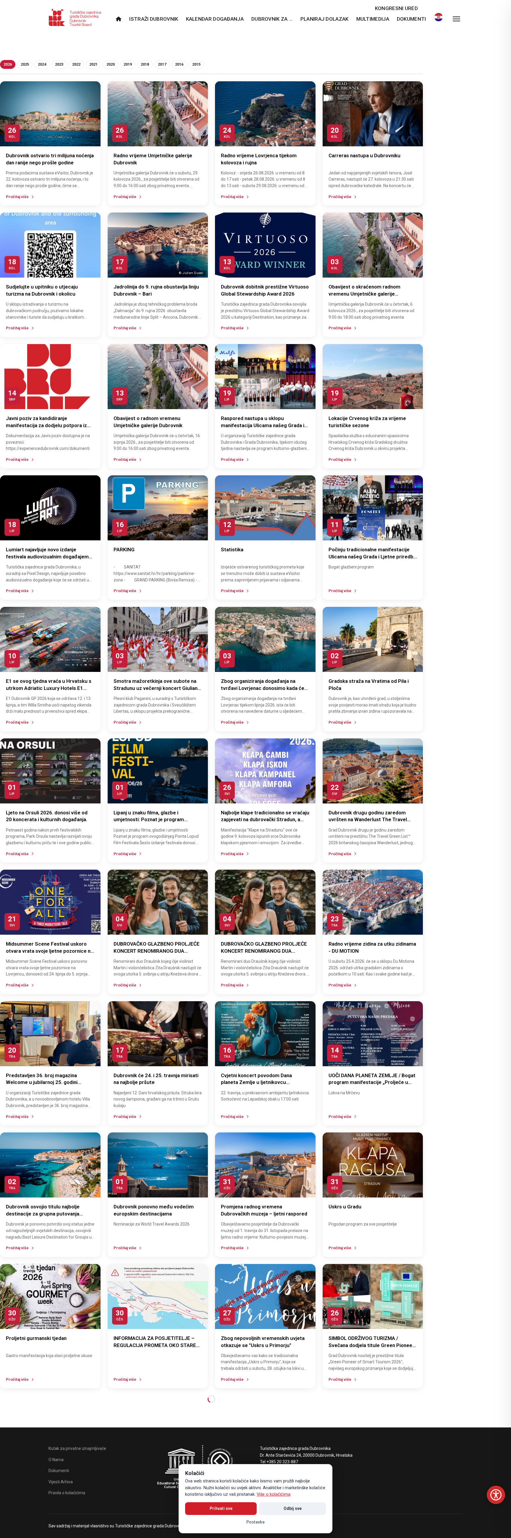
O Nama (56, 1459)
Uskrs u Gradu (345, 1207)
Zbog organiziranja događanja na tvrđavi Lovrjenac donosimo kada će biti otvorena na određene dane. (262, 688)
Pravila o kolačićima (66, 1492)
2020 (110, 64)
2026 (8, 64)
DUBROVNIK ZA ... (272, 19)
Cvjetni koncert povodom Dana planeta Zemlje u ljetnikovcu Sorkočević (256, 1082)
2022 (76, 64)
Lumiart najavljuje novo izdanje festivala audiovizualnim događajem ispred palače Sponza (47, 557)
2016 (179, 64)
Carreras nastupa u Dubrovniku (364, 155)
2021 (93, 64)
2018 (145, 64)
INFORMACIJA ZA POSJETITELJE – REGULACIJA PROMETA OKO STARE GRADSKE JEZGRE (155, 1345)
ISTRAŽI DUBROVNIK (153, 19)
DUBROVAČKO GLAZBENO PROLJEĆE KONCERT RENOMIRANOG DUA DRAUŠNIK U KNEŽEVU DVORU (157, 951)
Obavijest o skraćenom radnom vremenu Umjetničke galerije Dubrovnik (364, 294)
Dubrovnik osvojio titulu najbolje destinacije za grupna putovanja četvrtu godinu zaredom (43, 1214)
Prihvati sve (221, 1508)
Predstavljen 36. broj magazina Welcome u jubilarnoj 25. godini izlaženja (41, 1082)
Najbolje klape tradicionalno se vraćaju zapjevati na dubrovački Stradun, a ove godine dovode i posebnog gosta (265, 820)
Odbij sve (293, 1508)
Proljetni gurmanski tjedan (36, 1338)
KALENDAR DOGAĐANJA (215, 19)
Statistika (232, 549)
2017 (162, 64)
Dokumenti (411, 19)
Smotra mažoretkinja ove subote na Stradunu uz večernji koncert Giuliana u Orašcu (157, 688)
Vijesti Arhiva (60, 1481)
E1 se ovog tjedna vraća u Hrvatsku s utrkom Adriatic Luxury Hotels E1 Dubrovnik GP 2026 (48, 688)
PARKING (124, 549)
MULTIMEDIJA (372, 19)
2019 (128, 64)
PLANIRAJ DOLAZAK (324, 19)
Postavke (255, 1522)
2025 (25, 64)
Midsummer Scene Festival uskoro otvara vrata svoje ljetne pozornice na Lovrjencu (49, 951)
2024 (42, 64)
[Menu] (456, 19)
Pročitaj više (17, 197)
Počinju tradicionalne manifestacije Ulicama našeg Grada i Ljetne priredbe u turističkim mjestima (372, 557)
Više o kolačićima (273, 1494)
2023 (59, 64)
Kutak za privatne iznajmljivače (77, 1448)
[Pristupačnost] (496, 1495)
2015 (196, 64)
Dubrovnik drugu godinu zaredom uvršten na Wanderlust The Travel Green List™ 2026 (368, 820)
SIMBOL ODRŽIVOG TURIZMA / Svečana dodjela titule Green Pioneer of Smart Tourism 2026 (371, 1345)
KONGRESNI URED (396, 8)
